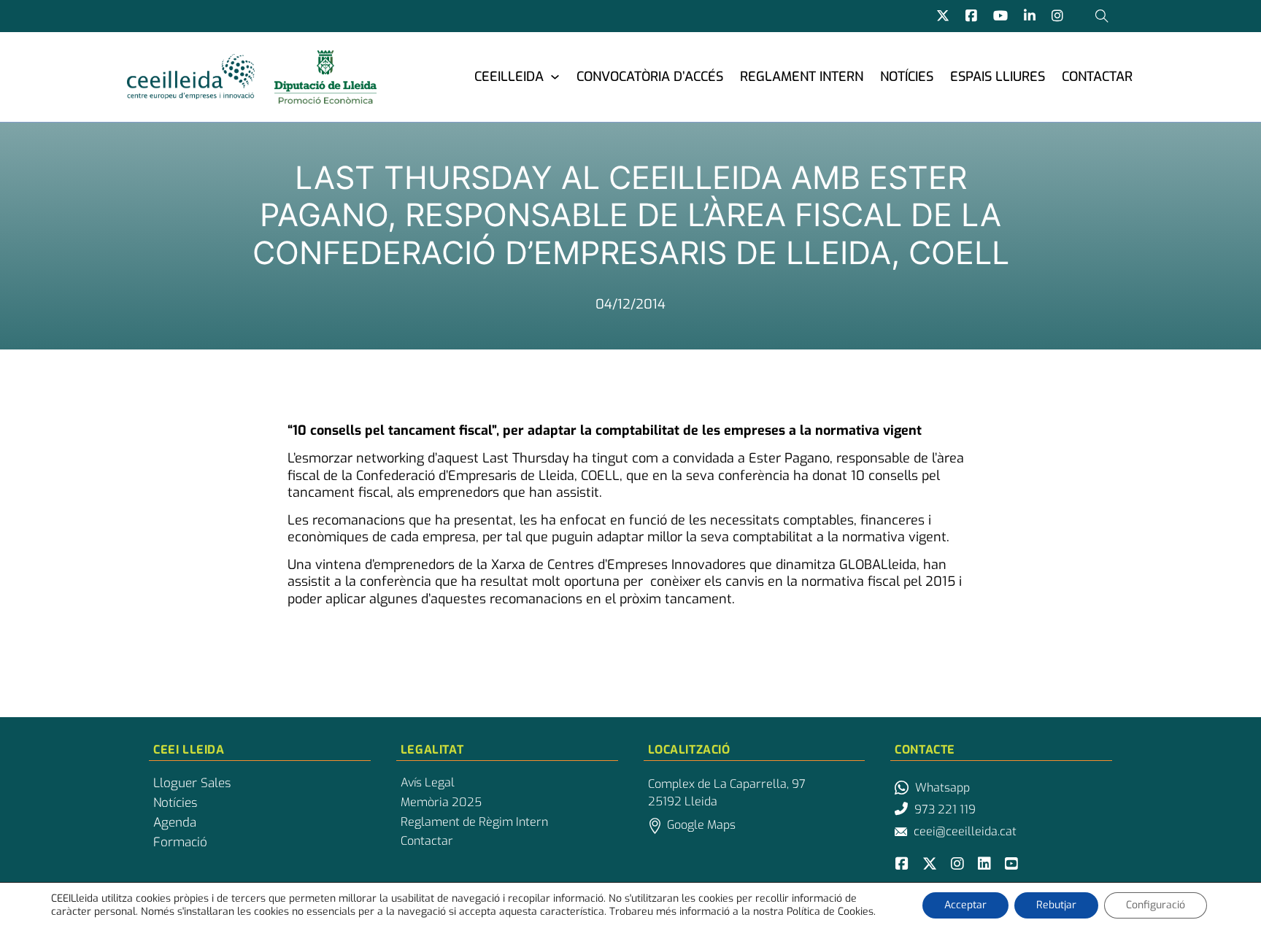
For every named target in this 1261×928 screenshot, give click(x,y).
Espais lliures (997, 76)
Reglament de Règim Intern (474, 822)
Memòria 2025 (441, 802)
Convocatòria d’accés (649, 76)
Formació (180, 843)
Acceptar (965, 905)
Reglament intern (801, 76)
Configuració (1155, 905)
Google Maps (701, 824)
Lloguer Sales (192, 784)
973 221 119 (945, 809)
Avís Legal (428, 783)
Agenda (174, 823)
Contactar (1097, 76)
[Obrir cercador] (1102, 16)
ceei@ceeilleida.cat (965, 831)
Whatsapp (942, 787)
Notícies (906, 76)
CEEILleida (509, 76)
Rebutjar (1056, 905)
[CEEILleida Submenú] (555, 76)
